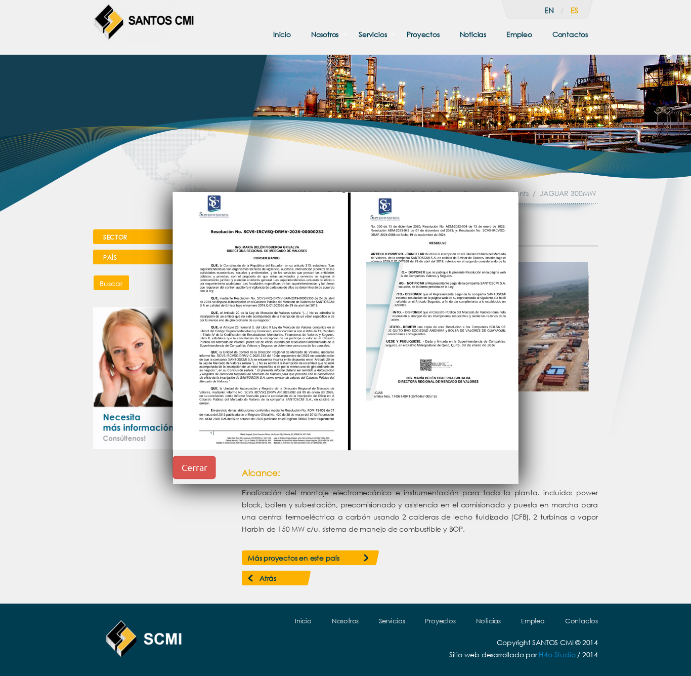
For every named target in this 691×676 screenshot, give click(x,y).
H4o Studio (557, 654)
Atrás (268, 578)
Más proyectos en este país (293, 558)
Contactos (570, 34)
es (574, 10)
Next (576, 327)
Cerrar (194, 467)
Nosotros (324, 34)
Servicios (372, 34)
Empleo (519, 34)
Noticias (473, 34)
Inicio (282, 34)
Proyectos (423, 34)
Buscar (111, 283)
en (549, 10)
